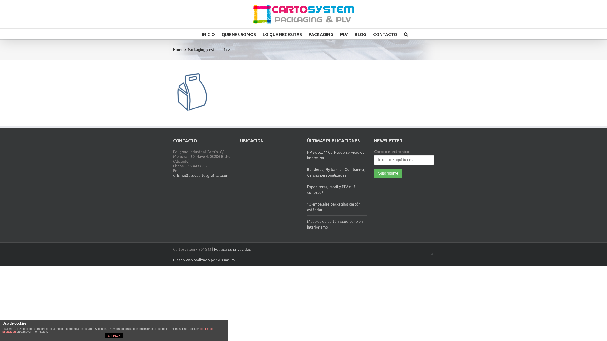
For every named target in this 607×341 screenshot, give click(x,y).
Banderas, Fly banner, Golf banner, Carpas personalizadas (336, 172)
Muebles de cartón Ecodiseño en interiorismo (335, 224)
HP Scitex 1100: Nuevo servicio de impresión (335, 155)
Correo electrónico (391, 151)
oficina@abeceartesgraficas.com (201, 175)
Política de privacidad (232, 249)
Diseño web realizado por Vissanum (204, 260)
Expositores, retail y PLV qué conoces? (331, 190)
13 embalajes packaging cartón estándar (333, 207)
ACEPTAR (114, 336)
